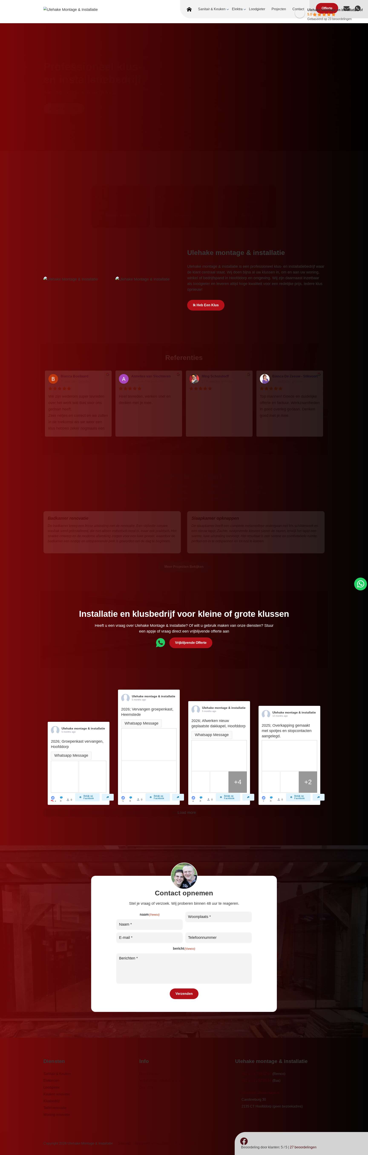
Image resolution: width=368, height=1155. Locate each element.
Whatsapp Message (71, 755)
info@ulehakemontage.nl (260, 1093)
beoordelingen (303, 1147)
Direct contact (149, 1074)
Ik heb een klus (206, 305)
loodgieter (201, 284)
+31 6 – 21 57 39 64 (257, 1080)
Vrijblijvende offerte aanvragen (162, 1080)
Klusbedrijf (51, 1101)
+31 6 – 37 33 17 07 (257, 1074)
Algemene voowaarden (152, 1143)
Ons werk (146, 1087)
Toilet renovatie (54, 1108)
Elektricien (51, 1080)
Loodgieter (51, 1087)
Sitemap (124, 1143)
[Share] (108, 797)
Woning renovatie (56, 1114)
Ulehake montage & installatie (83, 728)
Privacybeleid (185, 1143)
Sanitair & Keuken (57, 1074)
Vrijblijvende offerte (191, 642)
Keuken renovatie (56, 1094)
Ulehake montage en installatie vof (335, 10)
